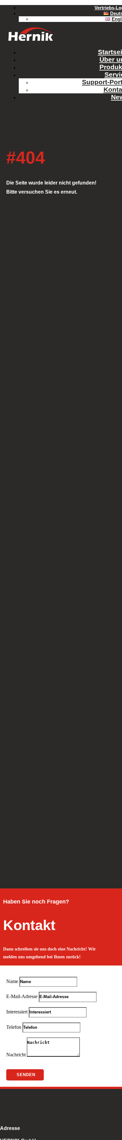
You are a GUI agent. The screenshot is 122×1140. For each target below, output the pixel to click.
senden (26, 1074)
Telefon (13, 1027)
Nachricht (16, 1055)
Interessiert (17, 1011)
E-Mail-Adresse (22, 996)
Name (12, 981)
